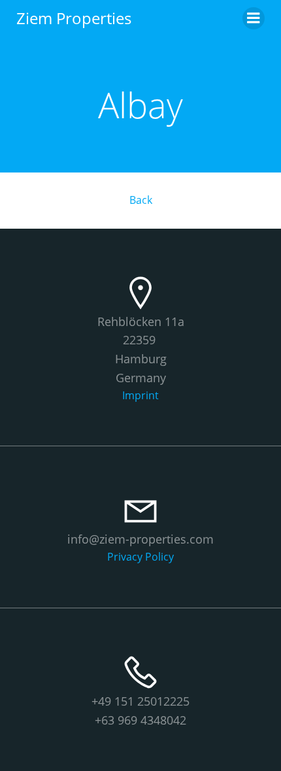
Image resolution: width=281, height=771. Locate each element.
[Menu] (253, 18)
